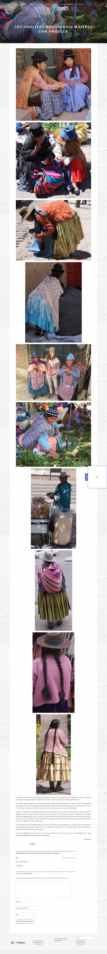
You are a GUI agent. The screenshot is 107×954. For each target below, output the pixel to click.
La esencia (15, 4)
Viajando (23, 4)
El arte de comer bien (51, 4)
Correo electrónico (22, 908)
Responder (19, 865)
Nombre (18, 901)
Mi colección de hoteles (35, 4)
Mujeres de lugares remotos (67, 4)
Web (17, 914)
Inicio (8, 4)
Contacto (81, 4)
